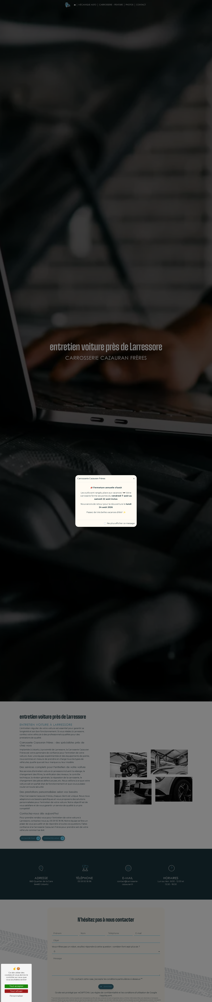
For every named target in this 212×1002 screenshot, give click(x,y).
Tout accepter (16, 986)
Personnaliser (16, 996)
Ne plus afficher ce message (121, 523)
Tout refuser (16, 991)
